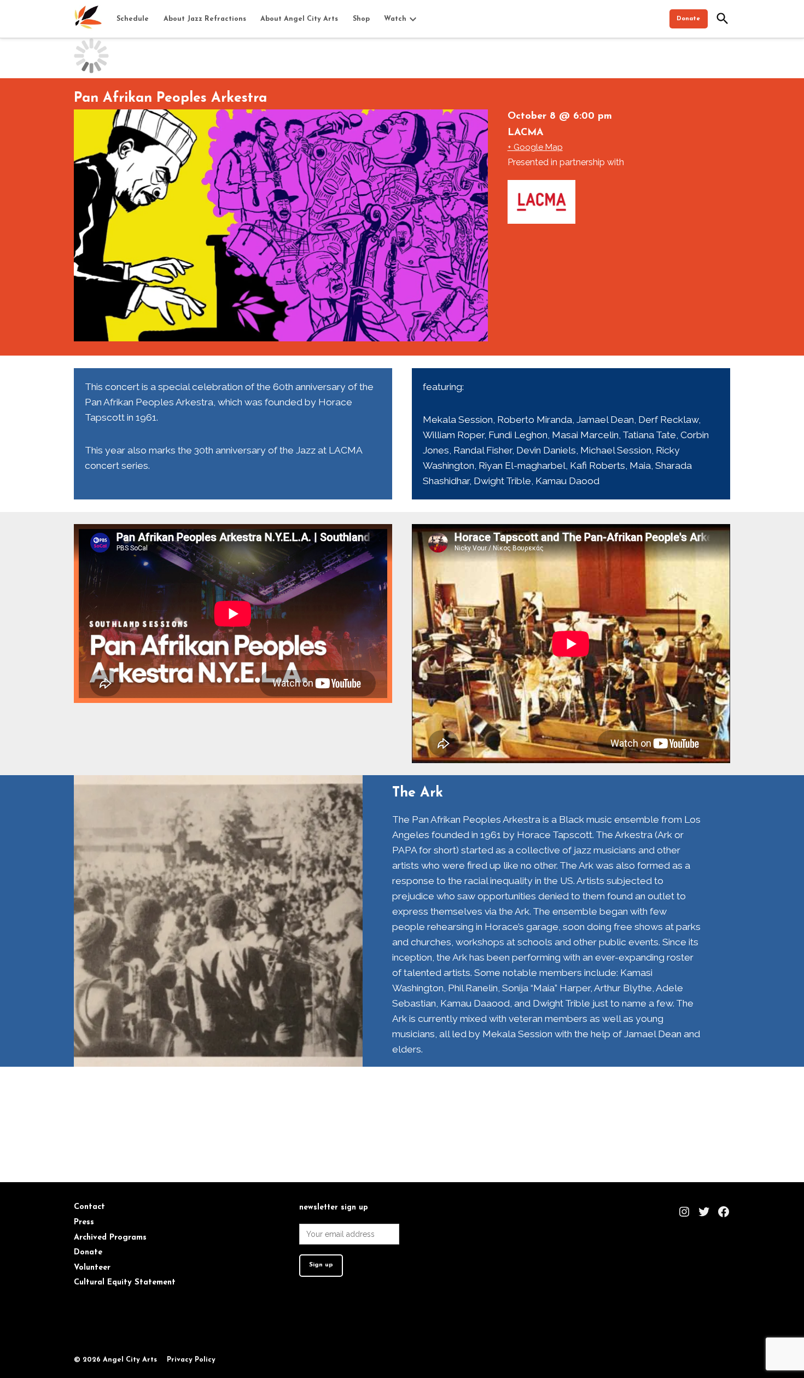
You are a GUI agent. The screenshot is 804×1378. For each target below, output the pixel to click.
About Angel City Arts (299, 19)
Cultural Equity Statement (125, 1282)
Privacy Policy (191, 1360)
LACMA (526, 133)
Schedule (132, 19)
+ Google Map (535, 147)
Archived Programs (110, 1238)
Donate (688, 19)
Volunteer (92, 1268)
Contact (89, 1207)
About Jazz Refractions (205, 19)
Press (84, 1222)
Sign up (321, 1264)
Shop (361, 19)
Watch (395, 19)
